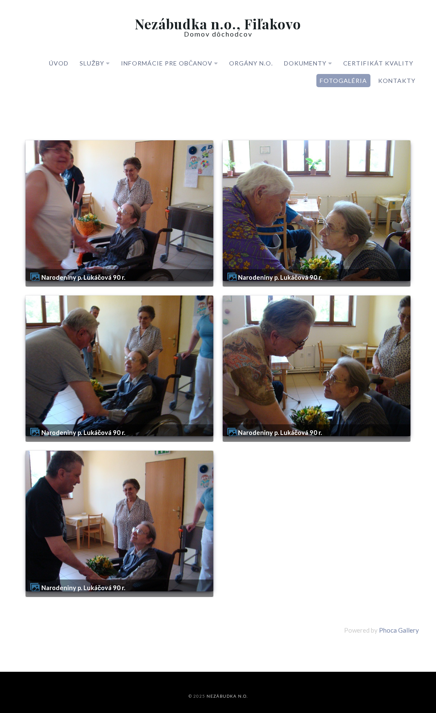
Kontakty (397, 80)
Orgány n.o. (251, 63)
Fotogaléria (343, 80)
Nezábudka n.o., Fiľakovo (218, 23)
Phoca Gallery (399, 630)
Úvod (59, 63)
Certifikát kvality (378, 63)
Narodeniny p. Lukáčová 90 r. (83, 277)
